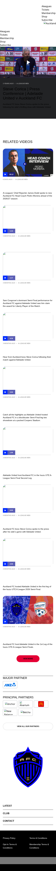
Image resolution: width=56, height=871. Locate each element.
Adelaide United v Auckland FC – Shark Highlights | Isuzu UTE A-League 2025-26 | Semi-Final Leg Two (28, 405)
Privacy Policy (9, 838)
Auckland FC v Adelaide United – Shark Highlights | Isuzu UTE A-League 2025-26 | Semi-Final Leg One (28, 577)
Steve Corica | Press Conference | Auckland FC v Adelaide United (25, 521)
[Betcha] (26, 712)
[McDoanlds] (41, 704)
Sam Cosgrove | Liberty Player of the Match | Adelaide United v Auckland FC (27, 291)
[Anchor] (10, 704)
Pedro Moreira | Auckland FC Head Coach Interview (26, 185)
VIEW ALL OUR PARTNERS (28, 726)
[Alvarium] (26, 704)
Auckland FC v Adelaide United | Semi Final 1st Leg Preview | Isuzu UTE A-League (26, 634)
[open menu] (2, 23)
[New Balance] (10, 712)
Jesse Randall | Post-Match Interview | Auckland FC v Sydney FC (27, 242)
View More (28, 659)
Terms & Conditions (38, 838)
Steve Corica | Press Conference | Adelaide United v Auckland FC (25, 349)
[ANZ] (10, 684)
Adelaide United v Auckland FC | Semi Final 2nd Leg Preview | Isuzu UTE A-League (26, 465)
